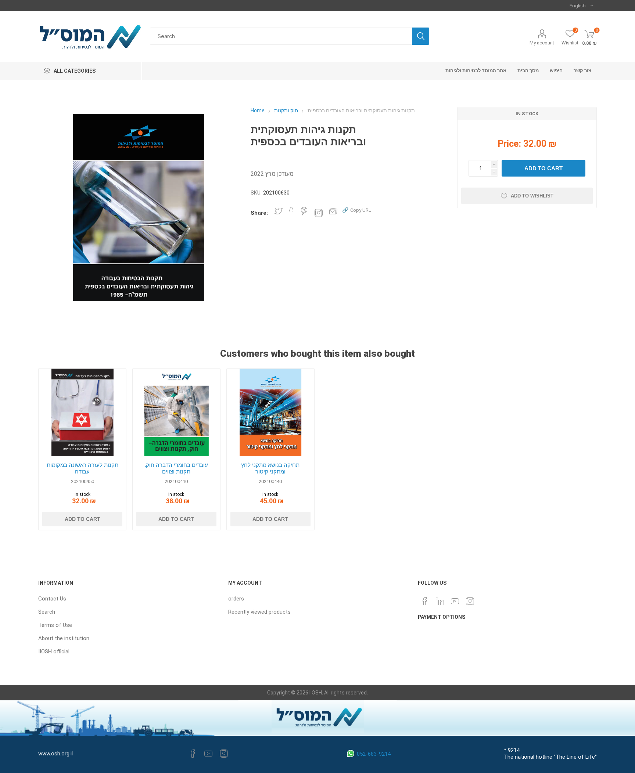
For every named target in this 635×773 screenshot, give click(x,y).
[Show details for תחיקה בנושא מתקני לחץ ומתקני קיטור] (271, 412)
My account (542, 43)
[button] (356, 210)
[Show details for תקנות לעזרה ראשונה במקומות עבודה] (82, 412)
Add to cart (543, 168)
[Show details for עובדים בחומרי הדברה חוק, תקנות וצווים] (176, 412)
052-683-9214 (374, 754)
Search (420, 36)
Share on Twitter (279, 211)
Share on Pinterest (304, 211)
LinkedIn (440, 601)
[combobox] (281, 36)
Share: (259, 213)
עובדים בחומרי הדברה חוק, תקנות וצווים (176, 468)
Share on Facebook (291, 211)
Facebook (193, 753)
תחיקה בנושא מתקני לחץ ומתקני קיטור (270, 468)
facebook (425, 601)
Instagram (470, 601)
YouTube (455, 601)
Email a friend (333, 211)
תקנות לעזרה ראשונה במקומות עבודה (82, 468)
